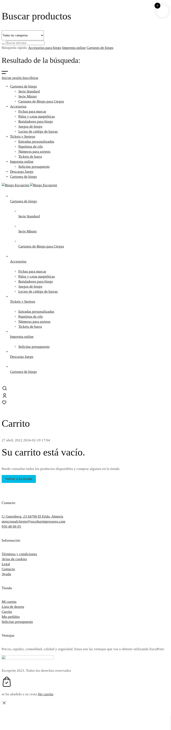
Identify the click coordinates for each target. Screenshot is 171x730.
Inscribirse (30, 78)
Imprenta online (74, 48)
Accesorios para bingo (44, 48)
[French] (160, 678)
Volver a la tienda (18, 479)
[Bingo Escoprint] (29, 185)
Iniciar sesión (12, 78)
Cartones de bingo (100, 48)
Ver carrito (45, 694)
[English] (155, 678)
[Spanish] (166, 678)
